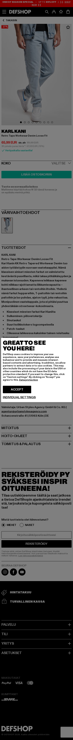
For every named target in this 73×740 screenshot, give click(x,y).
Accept (17, 389)
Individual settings (19, 397)
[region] (36, 370)
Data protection (28, 380)
